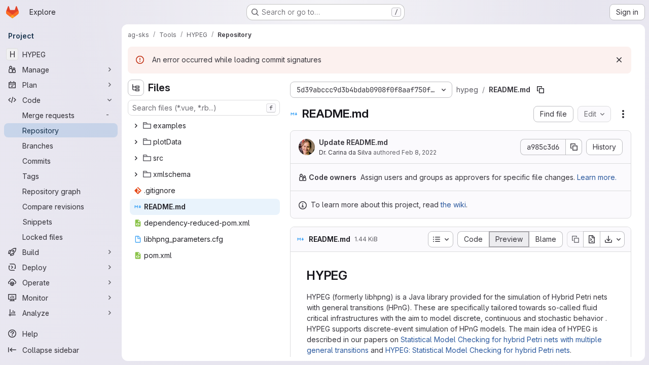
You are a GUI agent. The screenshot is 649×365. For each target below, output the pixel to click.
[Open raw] (592, 239)
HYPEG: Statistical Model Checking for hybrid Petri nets (477, 350)
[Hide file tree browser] (136, 88)
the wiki (453, 204)
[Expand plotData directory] (136, 142)
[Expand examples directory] (136, 126)
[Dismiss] (619, 60)
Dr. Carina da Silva (345, 152)
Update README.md (353, 142)
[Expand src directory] (136, 158)
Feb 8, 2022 (419, 152)
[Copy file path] (540, 90)
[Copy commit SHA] (574, 147)
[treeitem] (205, 126)
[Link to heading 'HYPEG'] (353, 275)
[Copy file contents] (575, 239)
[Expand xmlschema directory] (136, 174)
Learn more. (597, 177)
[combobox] (204, 108)
